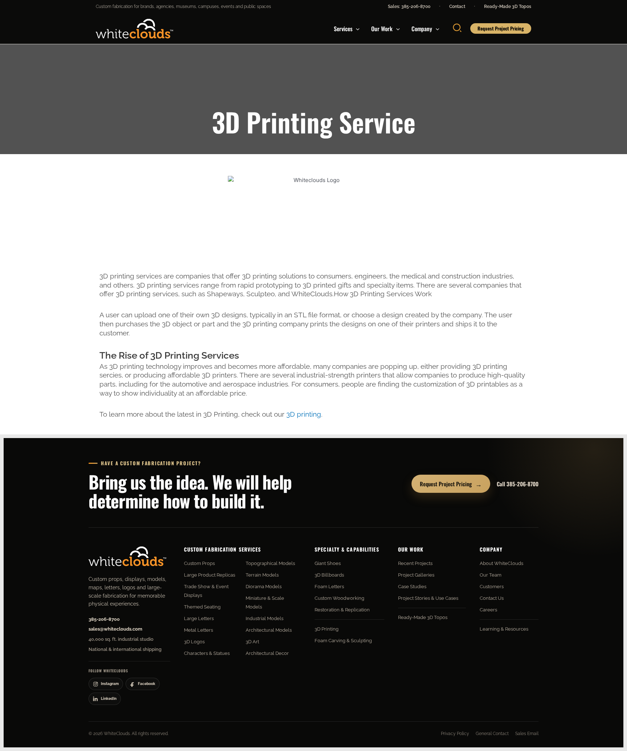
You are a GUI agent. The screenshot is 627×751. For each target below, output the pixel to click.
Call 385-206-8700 (517, 484)
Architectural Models (269, 630)
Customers (492, 586)
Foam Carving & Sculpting (343, 640)
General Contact (492, 733)
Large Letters (199, 618)
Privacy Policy (455, 733)
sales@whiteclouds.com (115, 629)
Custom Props (199, 563)
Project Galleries (416, 575)
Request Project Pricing (451, 483)
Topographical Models (270, 563)
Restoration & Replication (342, 609)
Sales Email (526, 733)
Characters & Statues (207, 653)
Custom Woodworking (339, 598)
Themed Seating (202, 607)
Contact (457, 6)
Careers (488, 609)
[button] (356, 28)
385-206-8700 (104, 619)
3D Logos (194, 641)
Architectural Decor (267, 653)
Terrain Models (262, 575)
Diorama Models (264, 586)
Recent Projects (415, 563)
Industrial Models (264, 618)
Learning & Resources (504, 629)
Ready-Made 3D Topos (507, 6)
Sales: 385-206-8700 (409, 6)
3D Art (252, 641)
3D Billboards (329, 575)
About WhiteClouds (501, 563)
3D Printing (327, 629)
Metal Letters (198, 630)
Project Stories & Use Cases (428, 598)
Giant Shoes (328, 563)
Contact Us (492, 598)
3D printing (303, 414)
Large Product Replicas (209, 575)
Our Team (490, 575)
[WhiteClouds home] (127, 556)
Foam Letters (329, 586)
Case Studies (412, 586)
